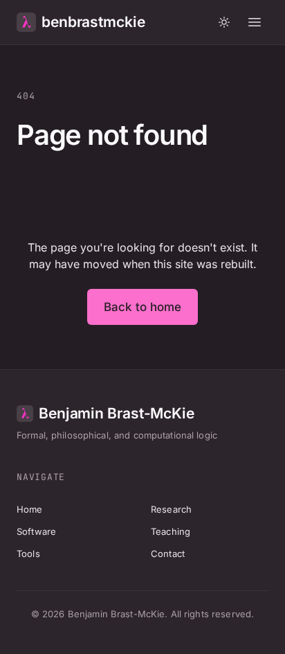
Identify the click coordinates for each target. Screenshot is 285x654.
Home (30, 509)
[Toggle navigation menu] (254, 22)
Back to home (143, 307)
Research (171, 509)
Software (36, 531)
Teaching (170, 531)
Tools (28, 553)
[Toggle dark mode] (224, 22)
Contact (168, 553)
